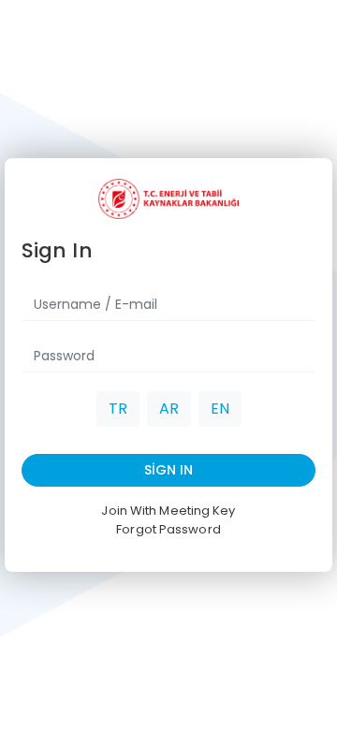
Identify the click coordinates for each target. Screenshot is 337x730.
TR (118, 408)
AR (169, 408)
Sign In (168, 469)
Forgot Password (168, 529)
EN (220, 408)
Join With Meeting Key (168, 510)
